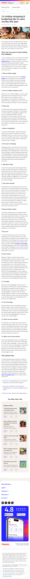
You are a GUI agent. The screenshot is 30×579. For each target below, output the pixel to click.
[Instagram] (9, 503)
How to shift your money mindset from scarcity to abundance (10, 423)
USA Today (6, 381)
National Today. (7, 393)
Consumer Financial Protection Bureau (13, 386)
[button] (15, 484)
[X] (6, 503)
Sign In (22, 2)
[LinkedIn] (12, 503)
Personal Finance (5, 416)
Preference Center (7, 576)
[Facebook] (2, 503)
